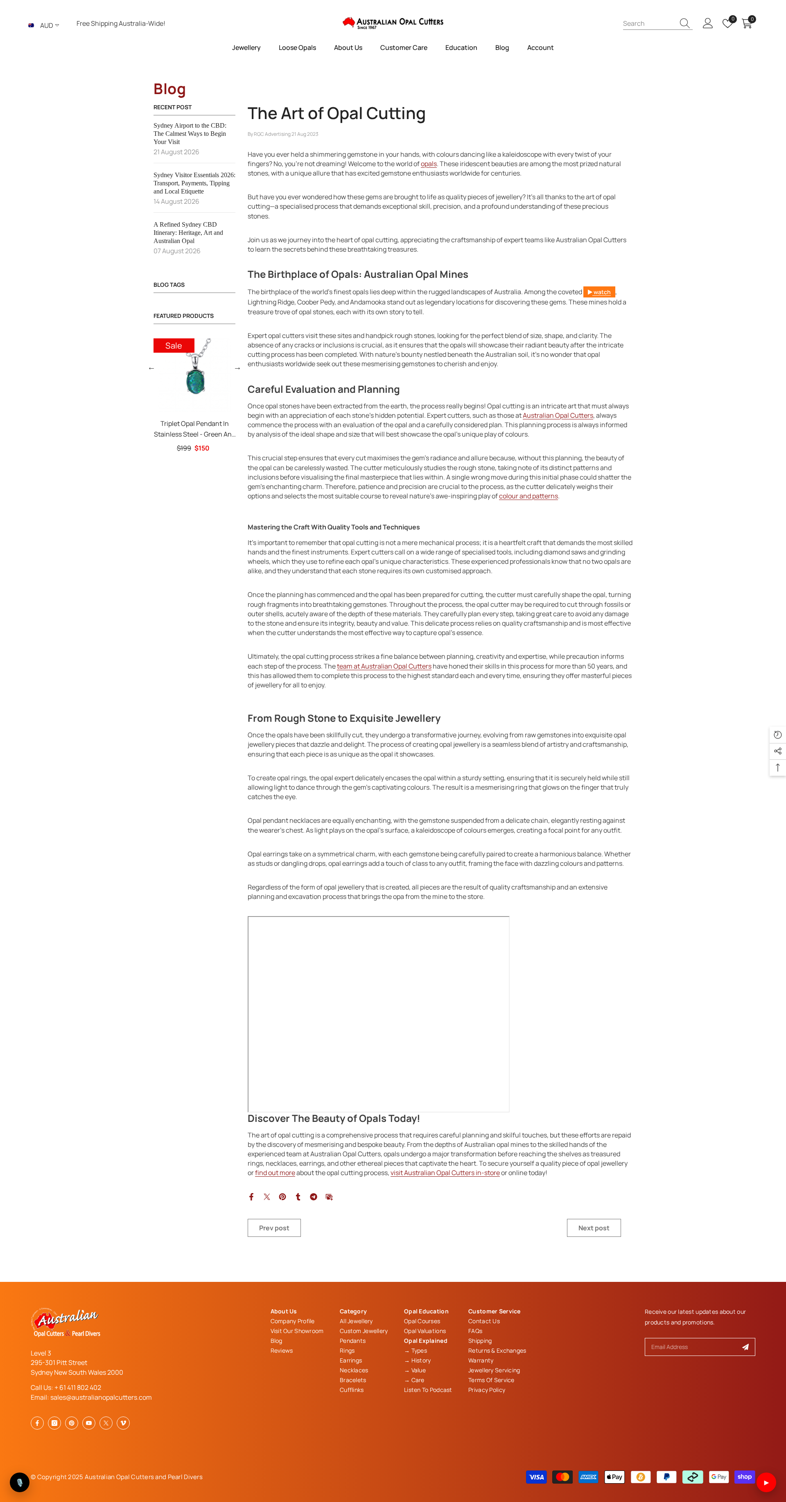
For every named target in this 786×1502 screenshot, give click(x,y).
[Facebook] (251, 1196)
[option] (194, 395)
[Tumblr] (298, 1196)
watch (601, 292)
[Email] (329, 1196)
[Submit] (745, 1347)
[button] (151, 367)
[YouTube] (88, 1423)
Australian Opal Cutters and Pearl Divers (144, 1477)
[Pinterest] (282, 1196)
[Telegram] (313, 1196)
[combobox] (649, 23)
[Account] (708, 23)
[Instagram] (54, 1423)
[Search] (658, 23)
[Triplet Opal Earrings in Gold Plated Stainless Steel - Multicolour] (194, 375)
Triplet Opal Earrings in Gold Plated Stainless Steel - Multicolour (195, 429)
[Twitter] (267, 1196)
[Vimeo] (123, 1423)
